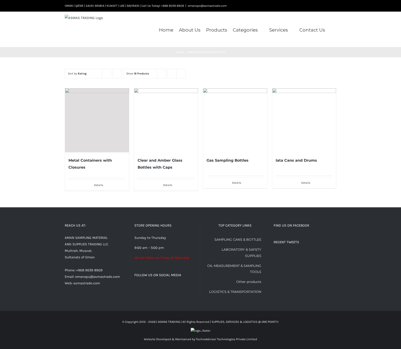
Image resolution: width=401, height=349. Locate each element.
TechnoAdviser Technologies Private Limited (226, 339)
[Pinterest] (154, 287)
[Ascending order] (117, 73)
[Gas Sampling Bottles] (235, 120)
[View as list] (181, 73)
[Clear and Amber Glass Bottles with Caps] (166, 120)
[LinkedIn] (160, 287)
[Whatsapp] (173, 287)
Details (98, 185)
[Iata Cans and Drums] (304, 120)
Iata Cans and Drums (296, 160)
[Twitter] (142, 287)
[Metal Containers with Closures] (97, 120)
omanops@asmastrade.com (207, 5)
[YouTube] (167, 287)
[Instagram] (148, 287)
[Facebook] (135, 287)
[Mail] (179, 287)
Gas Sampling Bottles (228, 160)
